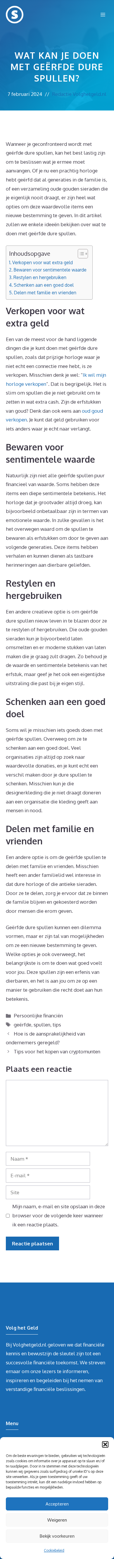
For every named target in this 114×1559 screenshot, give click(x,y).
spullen (42, 1025)
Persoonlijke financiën (38, 1015)
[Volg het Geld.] (14, 14)
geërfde (22, 1025)
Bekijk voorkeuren (57, 1536)
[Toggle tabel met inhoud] (80, 254)
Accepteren (57, 1504)
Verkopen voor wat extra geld (42, 262)
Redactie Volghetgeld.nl (79, 94)
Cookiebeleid (54, 1550)
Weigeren (57, 1520)
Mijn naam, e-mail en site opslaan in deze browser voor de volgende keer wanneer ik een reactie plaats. (58, 1215)
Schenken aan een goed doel (44, 285)
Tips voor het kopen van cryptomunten (57, 1051)
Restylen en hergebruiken (39, 277)
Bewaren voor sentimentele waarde (50, 270)
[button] (105, 1444)
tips (57, 1025)
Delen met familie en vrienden (45, 292)
